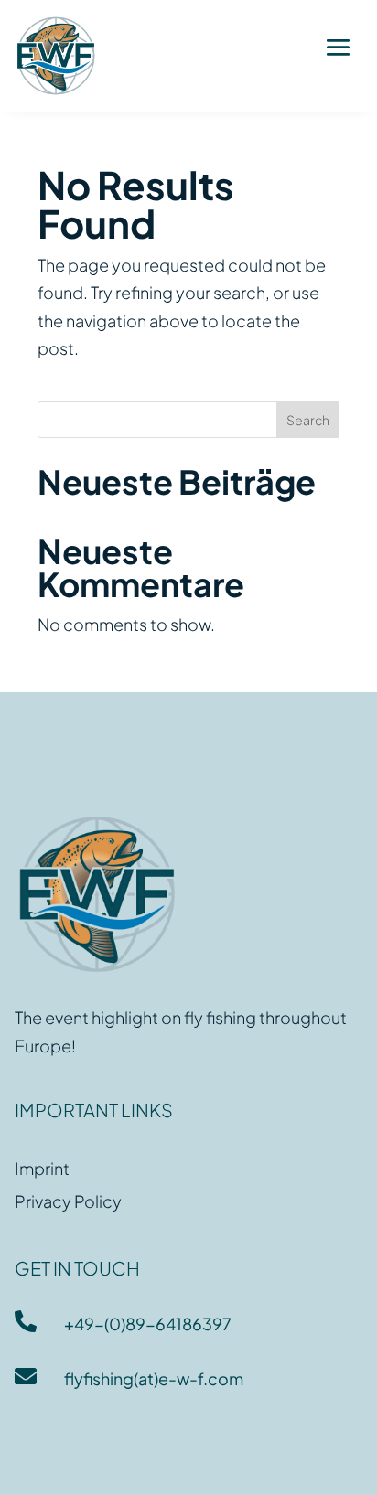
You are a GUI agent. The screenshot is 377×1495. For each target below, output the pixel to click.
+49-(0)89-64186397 (148, 1323)
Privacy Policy (68, 1201)
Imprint (42, 1168)
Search (307, 419)
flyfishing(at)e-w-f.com (153, 1378)
